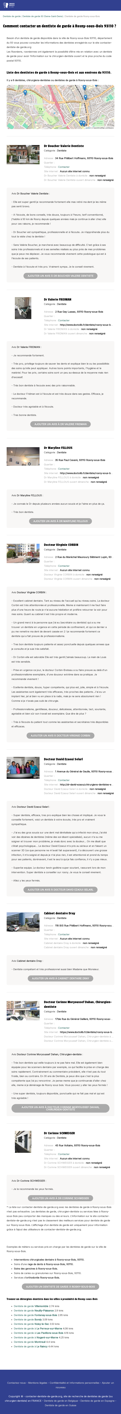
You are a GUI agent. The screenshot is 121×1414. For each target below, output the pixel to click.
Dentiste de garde (12, 16)
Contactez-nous (16, 1382)
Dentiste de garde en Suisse (60, 1405)
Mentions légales (37, 1382)
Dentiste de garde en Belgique (61, 1400)
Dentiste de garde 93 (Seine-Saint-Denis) (43, 16)
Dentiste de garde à (38, 1328)
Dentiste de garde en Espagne (97, 1400)
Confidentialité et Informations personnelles (74, 1382)
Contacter (64, 166)
